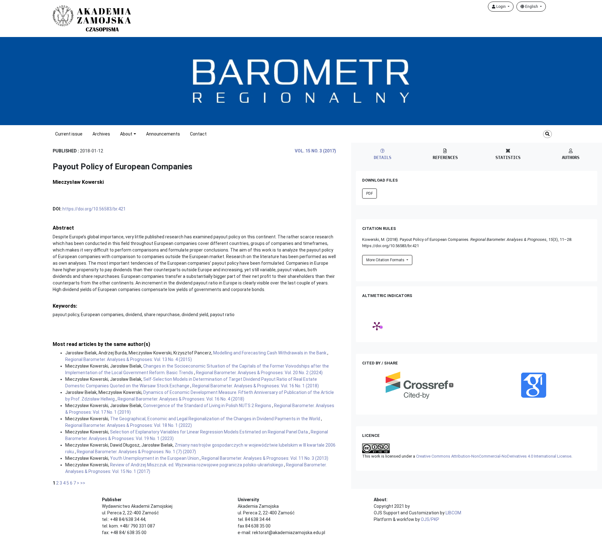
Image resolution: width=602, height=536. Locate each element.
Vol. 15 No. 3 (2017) (315, 150)
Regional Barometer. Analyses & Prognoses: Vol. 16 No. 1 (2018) (255, 385)
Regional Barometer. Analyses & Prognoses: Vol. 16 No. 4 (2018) (181, 398)
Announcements (163, 133)
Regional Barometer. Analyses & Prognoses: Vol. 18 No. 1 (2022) (128, 425)
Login (501, 6)
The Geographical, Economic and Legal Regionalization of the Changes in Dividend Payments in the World (215, 418)
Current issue (68, 133)
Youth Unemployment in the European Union (155, 458)
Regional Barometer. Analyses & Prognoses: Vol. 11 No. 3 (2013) (265, 458)
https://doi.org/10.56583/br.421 (94, 208)
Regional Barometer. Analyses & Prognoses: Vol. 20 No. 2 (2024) (259, 372)
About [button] (126, 133)
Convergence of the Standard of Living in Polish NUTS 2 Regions (207, 405)
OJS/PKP (430, 519)
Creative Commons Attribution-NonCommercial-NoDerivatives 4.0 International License (493, 456)
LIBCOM (453, 512)
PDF (369, 193)
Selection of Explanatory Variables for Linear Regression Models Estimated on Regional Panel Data (209, 431)
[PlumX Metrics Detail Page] (377, 326)
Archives (101, 133)
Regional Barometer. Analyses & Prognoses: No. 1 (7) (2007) (136, 451)
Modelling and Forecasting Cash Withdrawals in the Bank (270, 352)
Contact (198, 133)
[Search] (547, 134)
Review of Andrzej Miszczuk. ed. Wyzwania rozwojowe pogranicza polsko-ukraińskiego (197, 464)
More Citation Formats (385, 260)
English (531, 6)
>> (82, 483)
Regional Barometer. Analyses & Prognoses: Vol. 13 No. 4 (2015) (128, 359)
